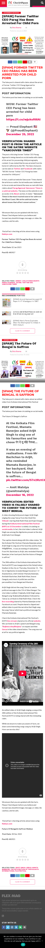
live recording (8, 601)
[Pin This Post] (24, 61)
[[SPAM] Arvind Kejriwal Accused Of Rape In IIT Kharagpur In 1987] (6, 302)
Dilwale (5, 521)
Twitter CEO (27, 282)
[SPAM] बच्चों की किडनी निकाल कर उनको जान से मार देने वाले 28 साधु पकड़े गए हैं (27, 313)
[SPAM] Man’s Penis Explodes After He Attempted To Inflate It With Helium (26, 323)
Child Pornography (30, 281)
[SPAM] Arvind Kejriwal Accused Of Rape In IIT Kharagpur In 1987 (27, 300)
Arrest (18, 281)
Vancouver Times (9, 284)
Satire (18, 282)
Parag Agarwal (18, 188)
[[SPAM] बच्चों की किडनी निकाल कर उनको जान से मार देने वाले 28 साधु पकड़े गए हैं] (6, 313)
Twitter (17, 169)
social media (7, 529)
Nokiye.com (7, 234)
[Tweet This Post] (15, 61)
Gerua (4, 629)
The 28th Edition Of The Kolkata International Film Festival (20, 870)
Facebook (28, 169)
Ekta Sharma (16, 28)
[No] (42, 941)
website (37, 621)
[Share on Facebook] (10, 61)
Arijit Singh (20, 867)
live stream (12, 621)
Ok (23, 944)
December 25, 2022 (20, 134)
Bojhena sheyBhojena (12, 626)
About (16, 194)
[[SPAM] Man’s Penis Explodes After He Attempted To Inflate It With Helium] (6, 322)
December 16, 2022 (20, 495)
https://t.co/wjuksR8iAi (23, 119)
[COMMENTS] (34, 61)
